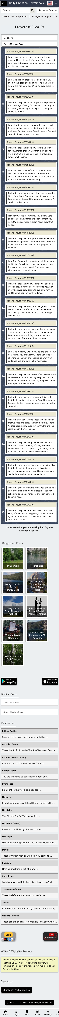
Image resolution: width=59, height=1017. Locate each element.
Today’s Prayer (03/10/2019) (20, 368)
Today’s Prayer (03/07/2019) (20, 414)
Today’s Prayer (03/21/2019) (20, 164)
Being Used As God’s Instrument (13, 587)
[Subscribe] (50, 936)
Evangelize (37, 16)
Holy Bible (7, 810)
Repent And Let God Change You (13, 659)
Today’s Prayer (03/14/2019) (20, 300)
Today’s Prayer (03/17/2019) (20, 255)
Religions (6, 863)
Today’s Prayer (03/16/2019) (20, 278)
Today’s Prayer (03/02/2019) (20, 504)
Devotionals (8, 16)
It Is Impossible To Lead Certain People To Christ (37, 611)
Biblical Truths (9, 731)
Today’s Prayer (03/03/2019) (20, 482)
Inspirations (22, 16)
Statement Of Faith (11, 889)
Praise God (13, 565)
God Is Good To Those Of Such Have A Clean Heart (37, 585)
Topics (48, 16)
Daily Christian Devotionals (26, 3)
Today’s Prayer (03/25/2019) (20, 96)
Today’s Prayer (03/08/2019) (20, 391)
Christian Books (10, 744)
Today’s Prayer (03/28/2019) (20, 51)
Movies (5, 849)
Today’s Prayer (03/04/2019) (20, 459)
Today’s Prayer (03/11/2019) (20, 346)
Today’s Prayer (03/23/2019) (20, 142)
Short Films (7, 876)
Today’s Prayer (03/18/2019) (20, 232)
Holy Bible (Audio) (11, 823)
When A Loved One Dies (13, 636)
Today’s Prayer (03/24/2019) (20, 119)
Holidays (6, 797)
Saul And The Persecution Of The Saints (37, 635)
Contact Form (9, 770)
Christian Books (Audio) (14, 757)
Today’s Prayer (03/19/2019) (20, 210)
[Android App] (9, 681)
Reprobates (37, 565)
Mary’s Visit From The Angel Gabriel (13, 611)
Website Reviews (10, 915)
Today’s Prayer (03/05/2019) (20, 436)
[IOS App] (50, 681)
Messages (7, 836)
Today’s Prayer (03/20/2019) (20, 187)
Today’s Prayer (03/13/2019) (20, 323)
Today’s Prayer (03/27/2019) (20, 74)
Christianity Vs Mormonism (16, 990)
